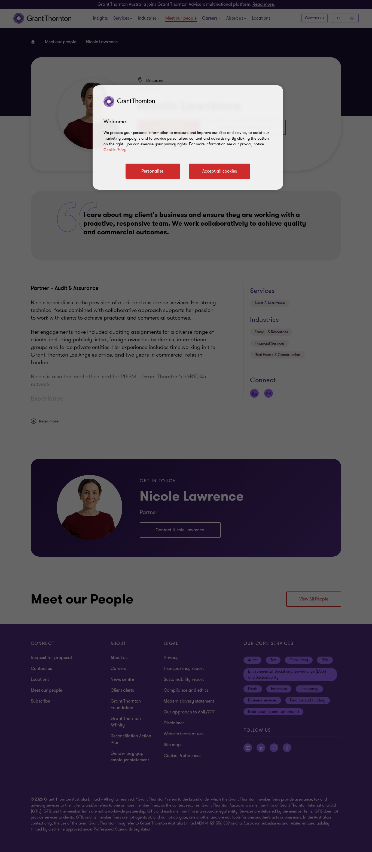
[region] (188, 137)
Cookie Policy (114, 149)
